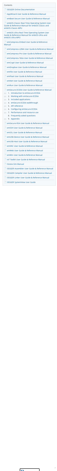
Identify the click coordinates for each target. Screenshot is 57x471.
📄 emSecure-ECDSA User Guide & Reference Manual (28, 90)
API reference (17, 106)
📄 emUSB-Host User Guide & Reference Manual (25, 141)
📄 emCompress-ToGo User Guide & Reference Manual (28, 58)
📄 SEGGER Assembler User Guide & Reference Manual (28, 168)
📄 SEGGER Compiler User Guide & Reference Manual (28, 173)
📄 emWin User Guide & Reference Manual (23, 155)
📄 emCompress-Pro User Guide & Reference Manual (27, 53)
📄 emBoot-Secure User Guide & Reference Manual (27, 18)
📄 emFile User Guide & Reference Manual (23, 71)
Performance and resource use (24, 112)
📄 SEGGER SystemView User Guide (20, 182)
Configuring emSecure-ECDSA (24, 109)
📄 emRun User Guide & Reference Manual (23, 85)
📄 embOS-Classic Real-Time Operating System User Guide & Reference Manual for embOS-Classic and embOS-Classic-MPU (27, 25)
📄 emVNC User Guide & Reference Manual (23, 146)
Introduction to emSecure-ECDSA (25, 93)
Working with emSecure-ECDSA (25, 96)
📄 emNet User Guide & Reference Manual (23, 81)
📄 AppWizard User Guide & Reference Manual (25, 14)
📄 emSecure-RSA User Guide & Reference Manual (26, 123)
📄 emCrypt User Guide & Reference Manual (24, 62)
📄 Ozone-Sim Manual (14, 164)
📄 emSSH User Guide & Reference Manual (23, 128)
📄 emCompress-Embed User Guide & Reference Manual (25, 43)
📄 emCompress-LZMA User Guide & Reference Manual (28, 49)
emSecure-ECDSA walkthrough (24, 103)
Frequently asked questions (23, 115)
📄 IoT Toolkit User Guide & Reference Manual (24, 159)
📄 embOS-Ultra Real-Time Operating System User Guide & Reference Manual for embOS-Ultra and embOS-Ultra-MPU (26, 35)
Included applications (20, 99)
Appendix (15, 119)
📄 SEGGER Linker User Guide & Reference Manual (26, 177)
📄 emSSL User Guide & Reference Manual (23, 132)
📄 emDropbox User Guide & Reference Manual (25, 67)
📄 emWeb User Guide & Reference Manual (23, 150)
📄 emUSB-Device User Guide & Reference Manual (26, 137)
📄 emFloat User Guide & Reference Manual (23, 76)
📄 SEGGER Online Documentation (19, 9)
